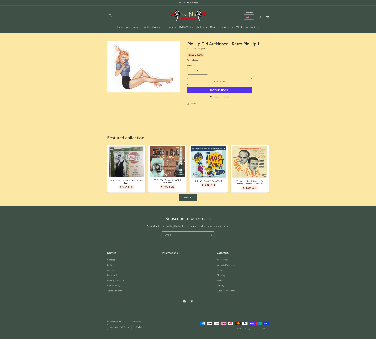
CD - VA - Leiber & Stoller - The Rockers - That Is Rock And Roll (249, 182)
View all (188, 197)
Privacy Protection (116, 280)
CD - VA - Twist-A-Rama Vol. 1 (208, 181)
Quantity (191, 65)
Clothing (221, 275)
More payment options (219, 97)
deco (219, 270)
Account (111, 270)
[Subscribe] (211, 234)
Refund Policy (113, 286)
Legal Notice (113, 275)
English (139, 327)
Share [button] (193, 104)
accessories (222, 260)
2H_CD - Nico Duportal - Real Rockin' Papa (126, 181)
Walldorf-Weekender (227, 291)
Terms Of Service (115, 291)
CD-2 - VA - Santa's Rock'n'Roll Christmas (167, 181)
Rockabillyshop (248, 329)
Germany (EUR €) (118, 327)
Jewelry (220, 286)
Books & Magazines (226, 265)
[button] (110, 15)
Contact (111, 260)
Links (109, 265)
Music (220, 280)
